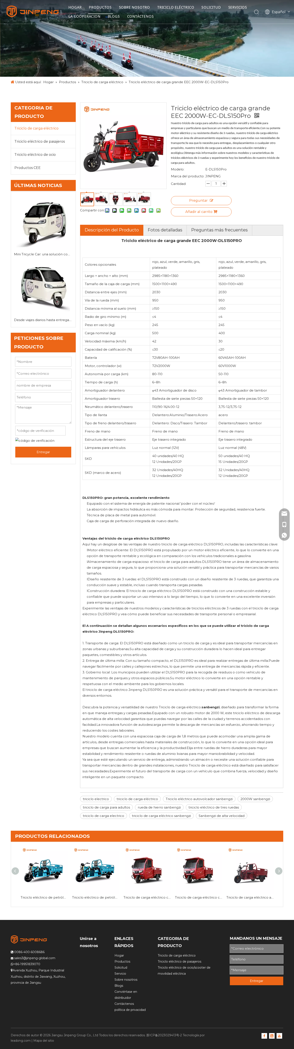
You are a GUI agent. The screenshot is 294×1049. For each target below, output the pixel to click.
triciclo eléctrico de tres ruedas (214, 807)
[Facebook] (264, 1036)
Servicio (120, 974)
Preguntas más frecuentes (219, 230)
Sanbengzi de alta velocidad (221, 816)
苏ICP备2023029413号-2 (164, 1035)
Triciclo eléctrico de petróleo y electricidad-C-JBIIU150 (44, 897)
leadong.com (21, 1041)
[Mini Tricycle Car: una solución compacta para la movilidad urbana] (43, 223)
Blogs (119, 986)
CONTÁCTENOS (140, 16)
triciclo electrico (96, 799)
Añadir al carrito (198, 212)
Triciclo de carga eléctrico (36, 128)
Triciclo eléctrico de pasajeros (39, 141)
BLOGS (114, 16)
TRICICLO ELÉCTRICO (175, 7)
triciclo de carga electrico (103, 816)
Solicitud (121, 967)
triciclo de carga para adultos (106, 807)
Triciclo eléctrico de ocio (35, 155)
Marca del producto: (187, 176)
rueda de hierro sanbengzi (159, 807)
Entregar (43, 452)
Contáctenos (124, 1004)
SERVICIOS (237, 7)
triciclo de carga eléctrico (137, 799)
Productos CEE (27, 168)
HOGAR (75, 7)
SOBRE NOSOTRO (134, 7)
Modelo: (177, 169)
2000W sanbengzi (255, 799)
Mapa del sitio (43, 1041)
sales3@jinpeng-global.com (34, 958)
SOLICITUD (211, 7)
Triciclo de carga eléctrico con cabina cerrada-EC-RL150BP (147, 897)
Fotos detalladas (165, 230)
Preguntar (198, 200)
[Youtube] (279, 1036)
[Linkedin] (272, 1036)
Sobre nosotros (126, 980)
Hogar (119, 955)
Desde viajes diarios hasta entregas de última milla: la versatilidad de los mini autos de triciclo (43, 320)
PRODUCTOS (100, 7)
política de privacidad (130, 1010)
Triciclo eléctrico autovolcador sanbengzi (199, 799)
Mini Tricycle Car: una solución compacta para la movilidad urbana (43, 254)
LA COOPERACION (84, 16)
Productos (122, 961)
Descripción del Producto (112, 230)
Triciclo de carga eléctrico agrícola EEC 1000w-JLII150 (250, 897)
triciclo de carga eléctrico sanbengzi (161, 816)
